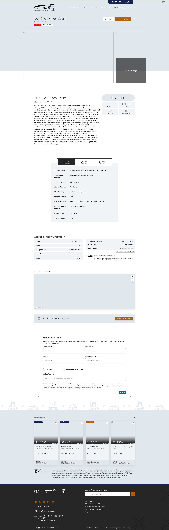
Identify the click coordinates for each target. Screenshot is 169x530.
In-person (49, 369)
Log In (127, 2)
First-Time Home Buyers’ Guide (94, 509)
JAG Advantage (119, 7)
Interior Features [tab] (84, 162)
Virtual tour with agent (74, 369)
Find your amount (123, 318)
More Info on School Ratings (125, 252)
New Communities (103, 7)
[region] (84, 291)
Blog (86, 512)
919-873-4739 (117, 2)
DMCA (106, 528)
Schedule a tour (123, 19)
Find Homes (73, 7)
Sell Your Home (87, 7)
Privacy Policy (99, 528)
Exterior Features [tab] (66, 162)
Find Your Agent (90, 501)
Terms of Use (89, 528)
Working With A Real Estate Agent (95, 506)
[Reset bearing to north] (132, 281)
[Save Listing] (134, 19)
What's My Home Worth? (92, 504)
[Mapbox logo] (39, 308)
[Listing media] (68, 57)
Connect (131, 7)
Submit (122, 392)
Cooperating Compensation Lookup (120, 528)
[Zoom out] (132, 278)
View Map (108, 19)
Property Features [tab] (102, 162)
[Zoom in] (132, 276)
